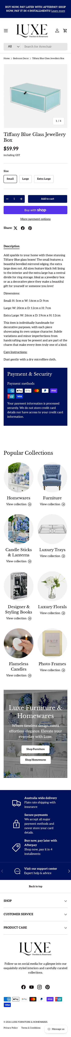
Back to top (35, 886)
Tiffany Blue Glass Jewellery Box (48, 58)
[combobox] (35, 46)
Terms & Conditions (30, 1028)
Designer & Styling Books (18, 609)
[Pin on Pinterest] (30, 228)
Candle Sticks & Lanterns (18, 552)
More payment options (35, 219)
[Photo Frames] (52, 643)
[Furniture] (52, 477)
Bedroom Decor (21, 58)
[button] (65, 31)
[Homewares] (18, 477)
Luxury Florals (52, 606)
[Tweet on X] (15, 228)
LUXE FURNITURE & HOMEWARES (29, 1022)
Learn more (58, 10)
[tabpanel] (35, 307)
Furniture (52, 498)
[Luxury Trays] (52, 529)
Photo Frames (52, 664)
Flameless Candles (18, 667)
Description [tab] (11, 246)
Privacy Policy (11, 1028)
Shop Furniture (35, 749)
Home (7, 58)
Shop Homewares (35, 759)
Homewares (18, 498)
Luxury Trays (52, 549)
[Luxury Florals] (52, 586)
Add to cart (47, 198)
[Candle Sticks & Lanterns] (18, 529)
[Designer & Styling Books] (18, 586)
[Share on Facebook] (22, 228)
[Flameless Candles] (18, 643)
